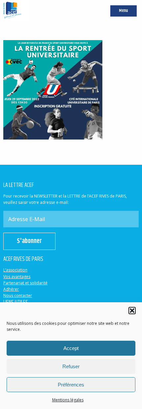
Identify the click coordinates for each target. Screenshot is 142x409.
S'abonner (29, 241)
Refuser (71, 366)
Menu (123, 11)
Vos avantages (16, 276)
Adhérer (11, 289)
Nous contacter (17, 295)
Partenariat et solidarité (25, 283)
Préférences (71, 384)
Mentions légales (68, 400)
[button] (132, 310)
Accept (71, 348)
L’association (15, 270)
